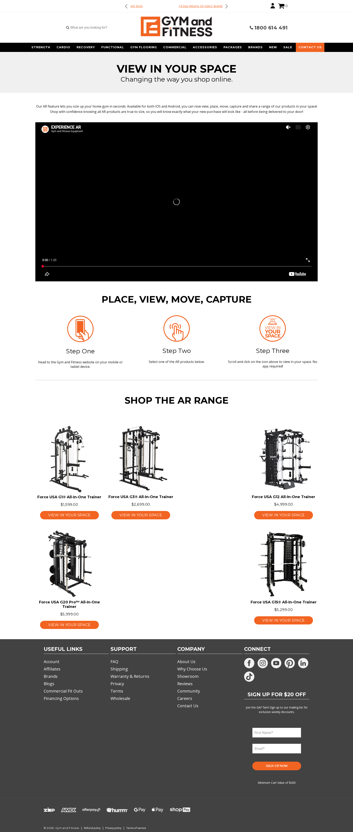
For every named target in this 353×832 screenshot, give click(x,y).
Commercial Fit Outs (63, 691)
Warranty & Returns (130, 676)
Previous (126, 6)
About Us (186, 661)
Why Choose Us (192, 669)
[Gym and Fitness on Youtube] (276, 663)
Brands (255, 47)
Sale (287, 47)
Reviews (185, 683)
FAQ (114, 661)
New (273, 47)
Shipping (119, 669)
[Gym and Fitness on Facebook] (249, 663)
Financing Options (61, 698)
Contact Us (310, 47)
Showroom (188, 676)
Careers (184, 698)
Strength (40, 47)
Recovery (86, 47)
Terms (117, 691)
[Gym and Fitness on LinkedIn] (303, 663)
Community (188, 691)
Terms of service (136, 828)
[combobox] (88, 28)
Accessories (205, 47)
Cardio (63, 47)
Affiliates (52, 669)
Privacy (117, 683)
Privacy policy (113, 828)
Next (226, 6)
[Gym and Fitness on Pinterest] (290, 663)
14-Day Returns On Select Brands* (177, 6)
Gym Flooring (143, 47)
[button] (281, 6)
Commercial (175, 47)
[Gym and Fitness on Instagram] (263, 663)
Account (51, 661)
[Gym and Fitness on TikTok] (249, 676)
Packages (232, 47)
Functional (112, 47)
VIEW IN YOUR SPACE (69, 515)
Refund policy (92, 828)
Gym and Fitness (67, 828)
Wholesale (120, 698)
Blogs (49, 683)
